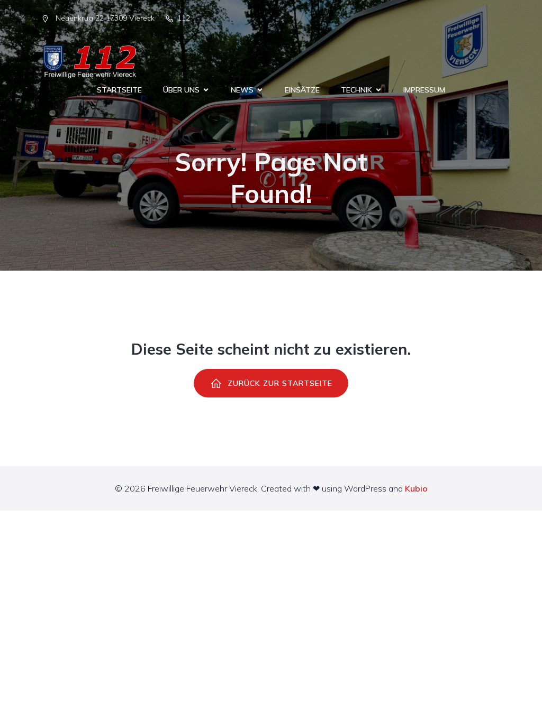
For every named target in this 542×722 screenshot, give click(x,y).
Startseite (119, 90)
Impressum (424, 90)
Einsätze (302, 90)
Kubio (416, 488)
